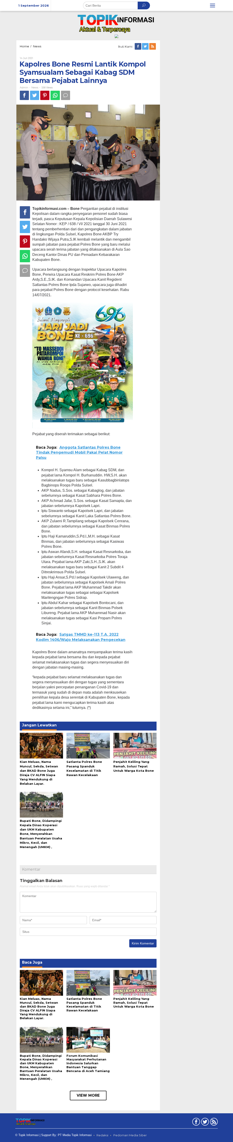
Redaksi (102, 1135)
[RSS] (153, 46)
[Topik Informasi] (116, 23)
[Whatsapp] (55, 95)
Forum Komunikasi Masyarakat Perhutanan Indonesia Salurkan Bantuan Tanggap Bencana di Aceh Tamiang (88, 1063)
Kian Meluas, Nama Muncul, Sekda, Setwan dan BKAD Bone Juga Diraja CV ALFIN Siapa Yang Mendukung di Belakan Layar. (39, 1008)
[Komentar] (65, 95)
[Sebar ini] (24, 95)
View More (88, 1095)
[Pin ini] (44, 95)
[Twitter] (145, 46)
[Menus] (212, 5)
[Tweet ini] (34, 95)
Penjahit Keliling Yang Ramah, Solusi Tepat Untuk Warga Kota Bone (133, 766)
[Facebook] (138, 46)
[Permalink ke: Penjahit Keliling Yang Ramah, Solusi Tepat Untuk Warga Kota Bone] (135, 745)
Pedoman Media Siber (130, 1135)
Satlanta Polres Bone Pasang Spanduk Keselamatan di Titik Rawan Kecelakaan (84, 1004)
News (34, 87)
